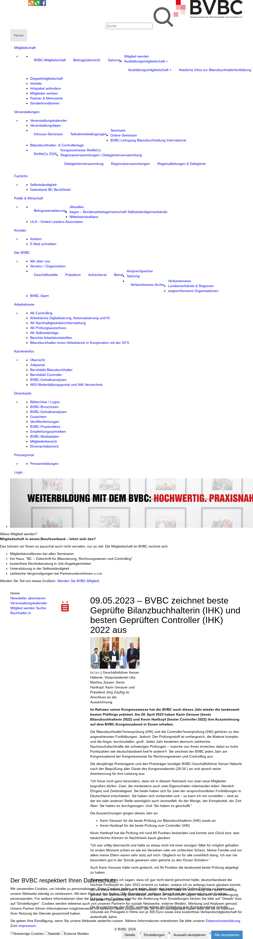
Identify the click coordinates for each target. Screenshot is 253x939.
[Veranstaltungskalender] (19, 5)
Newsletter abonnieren (28, 598)
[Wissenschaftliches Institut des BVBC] (31, 5)
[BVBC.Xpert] (37, 5)
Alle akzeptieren (226, 935)
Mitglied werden (22, 608)
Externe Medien (76, 934)
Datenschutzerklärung (223, 921)
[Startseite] (208, 17)
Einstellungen (154, 935)
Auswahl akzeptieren (189, 935)
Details (130, 935)
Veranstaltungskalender (28, 603)
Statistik (54, 934)
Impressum (27, 926)
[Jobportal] (25, 5)
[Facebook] (43, 5)
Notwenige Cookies (29, 934)
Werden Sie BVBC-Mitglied (78, 581)
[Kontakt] (13, 5)
